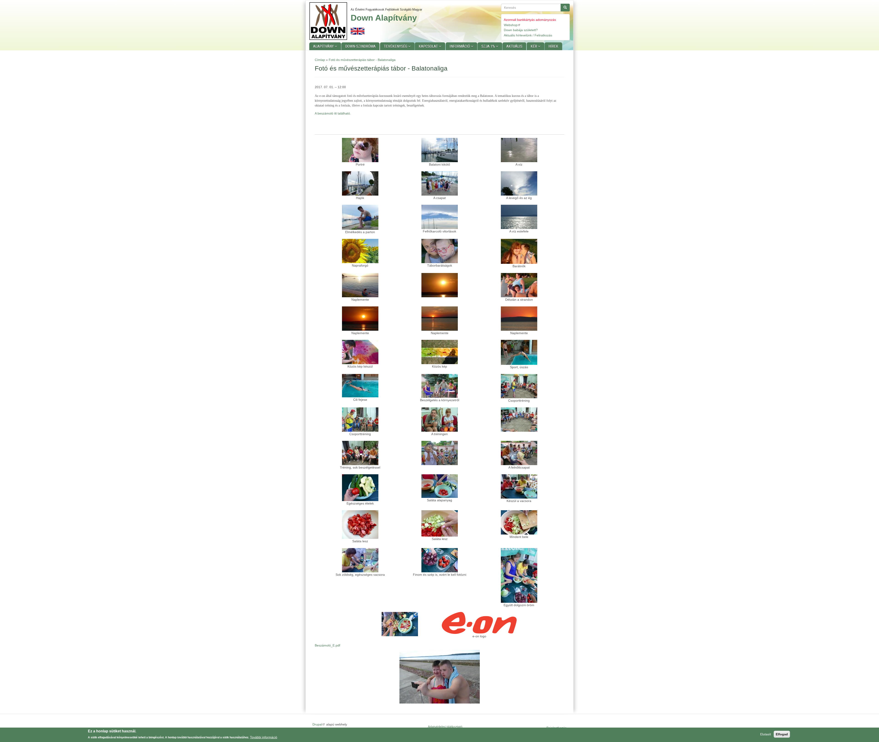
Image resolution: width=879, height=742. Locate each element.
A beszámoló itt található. (333, 113)
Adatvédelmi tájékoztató (445, 726)
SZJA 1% (488, 46)
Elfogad (782, 734)
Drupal (317, 724)
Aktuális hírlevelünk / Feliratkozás (528, 35)
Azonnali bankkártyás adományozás (530, 20)
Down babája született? (521, 30)
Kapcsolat (429, 46)
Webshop (511, 25)
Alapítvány (324, 46)
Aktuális (514, 46)
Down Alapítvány (384, 17)
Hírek (553, 46)
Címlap (320, 60)
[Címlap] (330, 21)
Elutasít (765, 734)
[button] (360, 150)
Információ (460, 46)
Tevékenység (396, 46)
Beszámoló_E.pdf (327, 645)
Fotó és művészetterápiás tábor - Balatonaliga (362, 60)
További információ (263, 737)
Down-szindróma (360, 46)
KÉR (534, 46)
